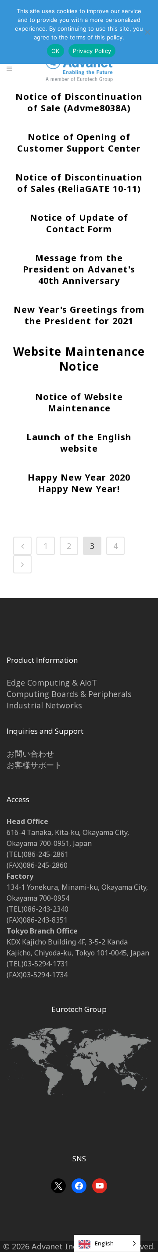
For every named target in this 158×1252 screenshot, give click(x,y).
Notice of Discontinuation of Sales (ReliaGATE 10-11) (79, 183)
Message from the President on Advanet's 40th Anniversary (79, 269)
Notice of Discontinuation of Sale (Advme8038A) (79, 102)
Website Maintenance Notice (79, 358)
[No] (147, 32)
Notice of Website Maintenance (79, 402)
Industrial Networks (44, 705)
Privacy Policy (92, 50)
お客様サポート (34, 765)
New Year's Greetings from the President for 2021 (79, 315)
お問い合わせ (30, 753)
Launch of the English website (79, 442)
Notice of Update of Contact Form (79, 223)
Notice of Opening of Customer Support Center (79, 142)
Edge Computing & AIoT (52, 682)
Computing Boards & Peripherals (69, 694)
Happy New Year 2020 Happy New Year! (79, 483)
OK (55, 50)
